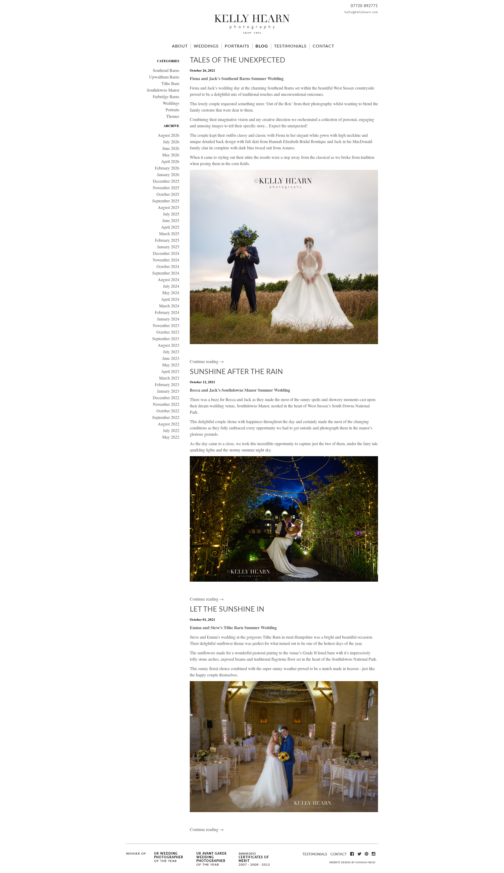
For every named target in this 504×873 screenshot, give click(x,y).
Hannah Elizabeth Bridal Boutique (297, 141)
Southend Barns (166, 70)
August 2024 (168, 279)
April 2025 (170, 227)
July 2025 (171, 214)
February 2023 (167, 384)
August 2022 (168, 424)
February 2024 (167, 312)
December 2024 (166, 253)
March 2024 (169, 305)
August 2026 (168, 135)
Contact (323, 46)
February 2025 (167, 240)
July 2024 (171, 286)
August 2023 (168, 345)
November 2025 (166, 187)
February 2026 (167, 168)
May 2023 (170, 364)
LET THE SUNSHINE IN (227, 609)
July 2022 (171, 430)
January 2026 (168, 174)
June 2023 (170, 358)
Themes (172, 116)
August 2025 (168, 207)
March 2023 (169, 378)
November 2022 (166, 404)
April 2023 (170, 371)
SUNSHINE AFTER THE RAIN (236, 371)
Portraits (237, 46)
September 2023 (165, 338)
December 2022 (166, 397)
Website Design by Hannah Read (352, 862)
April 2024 (170, 299)
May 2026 (170, 154)
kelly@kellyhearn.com (361, 12)
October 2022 (167, 410)
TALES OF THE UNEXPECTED (237, 60)
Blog (261, 46)
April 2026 (170, 161)
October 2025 (167, 194)
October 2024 (167, 266)
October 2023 (167, 332)
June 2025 (170, 220)
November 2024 (166, 259)
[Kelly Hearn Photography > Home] (252, 34)
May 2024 (170, 292)
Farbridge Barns (166, 96)
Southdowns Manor (163, 90)
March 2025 (169, 233)
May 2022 (170, 437)
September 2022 (165, 417)
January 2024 (168, 319)
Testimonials (290, 46)
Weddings (206, 46)
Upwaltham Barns (164, 77)
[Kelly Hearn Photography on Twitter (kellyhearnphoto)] (359, 854)
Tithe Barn (170, 83)
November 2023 (166, 325)
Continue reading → (207, 361)
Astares (288, 147)
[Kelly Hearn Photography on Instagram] (373, 854)
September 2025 (165, 200)
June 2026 (170, 148)
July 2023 (171, 351)
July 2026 (171, 141)
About (180, 46)
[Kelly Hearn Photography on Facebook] (352, 854)
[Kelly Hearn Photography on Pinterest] (366, 854)
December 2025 (166, 181)
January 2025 (168, 246)
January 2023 (168, 391)
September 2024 (165, 273)
